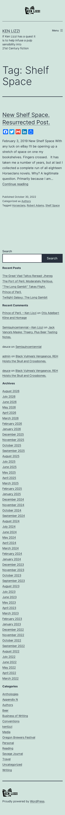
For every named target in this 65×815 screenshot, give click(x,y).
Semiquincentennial (28, 346)
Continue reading (15, 184)
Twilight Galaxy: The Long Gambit (24, 297)
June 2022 (9, 662)
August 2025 (10, 456)
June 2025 (9, 467)
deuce (6, 370)
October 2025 (11, 445)
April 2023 (9, 608)
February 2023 (12, 618)
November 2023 (13, 570)
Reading (7, 748)
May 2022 (9, 667)
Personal (8, 743)
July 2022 (8, 656)
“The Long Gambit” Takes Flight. (24, 286)
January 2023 (11, 624)
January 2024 (11, 559)
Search (7, 251)
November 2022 (13, 635)
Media (6, 732)
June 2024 (9, 532)
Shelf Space (52, 205)
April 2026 (9, 412)
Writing (7, 770)
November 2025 (13, 439)
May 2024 (9, 537)
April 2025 (9, 477)
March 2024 (10, 548)
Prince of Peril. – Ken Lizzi (19, 313)
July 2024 (9, 526)
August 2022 (10, 651)
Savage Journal (12, 753)
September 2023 (13, 580)
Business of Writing (15, 715)
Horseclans (18, 205)
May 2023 (9, 602)
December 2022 (13, 629)
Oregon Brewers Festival (18, 737)
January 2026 (11, 429)
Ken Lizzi (11, 31)
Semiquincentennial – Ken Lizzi (22, 327)
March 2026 (10, 418)
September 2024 (13, 515)
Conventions (10, 721)
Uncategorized (12, 764)
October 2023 (11, 575)
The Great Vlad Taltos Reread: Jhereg (27, 275)
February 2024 (12, 553)
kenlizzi (7, 726)
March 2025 (10, 483)
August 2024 (11, 521)
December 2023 (13, 564)
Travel (6, 759)
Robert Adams (35, 205)
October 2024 (11, 510)
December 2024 (13, 499)
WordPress (37, 801)
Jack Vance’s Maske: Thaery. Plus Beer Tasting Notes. (29, 332)
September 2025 (13, 450)
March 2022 (10, 678)
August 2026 (10, 391)
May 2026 (9, 407)
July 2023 (8, 591)
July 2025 (8, 461)
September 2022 (13, 646)
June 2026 (9, 402)
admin (6, 356)
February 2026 (12, 423)
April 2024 (9, 542)
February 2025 (12, 488)
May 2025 (9, 472)
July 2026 (8, 396)
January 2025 (11, 494)
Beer (5, 710)
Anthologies (10, 694)
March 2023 (10, 613)
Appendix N (10, 699)
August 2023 (10, 586)
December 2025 (13, 434)
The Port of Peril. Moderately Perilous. (27, 281)
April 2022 (9, 673)
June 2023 (9, 597)
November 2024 (13, 505)
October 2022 (11, 640)
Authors (26, 201)
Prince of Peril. (12, 292)
